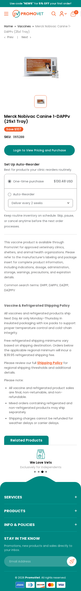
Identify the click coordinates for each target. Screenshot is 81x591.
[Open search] (54, 13)
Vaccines (24, 26)
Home (8, 26)
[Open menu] (6, 13)
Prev (10, 37)
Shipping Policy (50, 363)
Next (25, 37)
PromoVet (32, 578)
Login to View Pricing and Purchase (39, 150)
